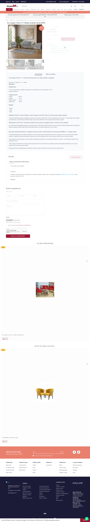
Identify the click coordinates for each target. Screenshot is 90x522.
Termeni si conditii (60, 486)
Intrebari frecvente (60, 491)
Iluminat (42, 9)
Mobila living (9, 462)
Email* (35, 195)
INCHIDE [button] (85, 520)
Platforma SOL (59, 500)
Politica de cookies (60, 495)
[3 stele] (9, 191)
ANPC (57, 496)
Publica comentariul (18, 236)
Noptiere (34, 465)
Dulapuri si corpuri (63, 472)
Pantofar (34, 470)
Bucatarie (27, 9)
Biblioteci (25, 496)
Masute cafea (8, 465)
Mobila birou (62, 462)
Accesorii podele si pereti (45, 489)
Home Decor (48, 9)
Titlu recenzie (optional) (12, 200)
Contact (17, 1)
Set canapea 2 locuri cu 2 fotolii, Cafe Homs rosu (13, 334)
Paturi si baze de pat (27, 493)
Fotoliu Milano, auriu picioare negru (10, 437)
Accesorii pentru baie (44, 486)
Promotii (81, 9)
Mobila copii (33, 9)
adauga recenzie (75, 157)
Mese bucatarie (22, 470)
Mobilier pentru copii (27, 498)
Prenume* (22, 195)
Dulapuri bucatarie (23, 467)
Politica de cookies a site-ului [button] (52, 520)
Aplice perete (75, 467)
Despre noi (8, 1)
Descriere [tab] (38, 74)
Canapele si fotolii (27, 487)
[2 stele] (8, 191)
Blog (13, 1)
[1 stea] (6, 191)
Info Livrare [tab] (50, 74)
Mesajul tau (9, 206)
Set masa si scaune (27, 486)
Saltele (34, 472)
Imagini (7, 217)
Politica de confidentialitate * (25, 225)
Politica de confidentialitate (47, 455)
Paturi (34, 467)
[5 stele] (11, 191)
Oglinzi (41, 493)
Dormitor (22, 9)
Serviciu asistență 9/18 (64, 1)
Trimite (61, 451)
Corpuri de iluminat (77, 462)
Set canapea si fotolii (10, 467)
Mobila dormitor (37, 462)
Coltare (24, 489)
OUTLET (75, 9)
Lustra (74, 472)
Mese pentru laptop (63, 470)
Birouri (60, 465)
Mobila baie (49, 462)
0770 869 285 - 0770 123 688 (78, 1)
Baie (38, 9)
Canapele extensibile (10, 470)
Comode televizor (26, 491)
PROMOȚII (23, 1)
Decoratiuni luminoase (77, 465)
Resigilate (70, 9)
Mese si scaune (9, 472)
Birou (58, 9)
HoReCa (54, 9)
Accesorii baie (49, 465)
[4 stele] (10, 191)
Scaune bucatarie (22, 465)
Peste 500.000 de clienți (51, 1)
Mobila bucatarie (23, 462)
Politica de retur (59, 488)
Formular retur (59, 490)
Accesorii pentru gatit (44, 487)
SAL (57, 498)
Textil (65, 9)
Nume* (8, 195)
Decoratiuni (42, 496)
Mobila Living (16, 9)
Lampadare (75, 470)
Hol (62, 9)
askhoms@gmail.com (12, 492)
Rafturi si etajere (62, 467)
